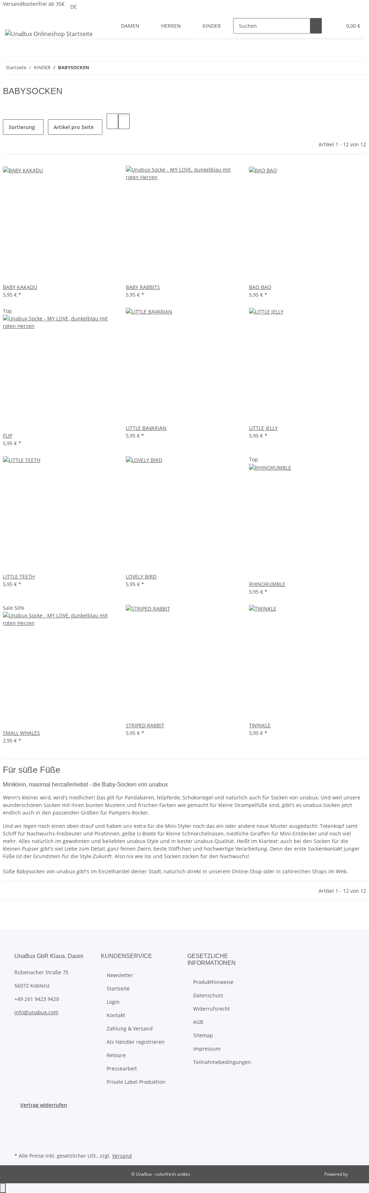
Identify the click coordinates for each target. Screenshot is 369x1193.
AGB (198, 1022)
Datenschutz (208, 995)
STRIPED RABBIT (145, 725)
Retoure (116, 1055)
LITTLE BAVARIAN (146, 428)
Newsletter (120, 975)
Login (113, 1001)
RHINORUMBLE (267, 584)
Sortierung (22, 127)
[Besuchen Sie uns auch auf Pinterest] (20, 1134)
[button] (333, 25)
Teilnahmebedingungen (222, 1062)
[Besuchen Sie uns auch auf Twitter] (20, 1125)
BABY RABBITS (143, 287)
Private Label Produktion (136, 1081)
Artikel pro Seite (74, 127)
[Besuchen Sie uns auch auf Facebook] (20, 1117)
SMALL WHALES (21, 732)
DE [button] (74, 6)
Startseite (118, 988)
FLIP (7, 435)
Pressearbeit (122, 1068)
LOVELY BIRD (141, 576)
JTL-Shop (357, 1174)
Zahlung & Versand (130, 1028)
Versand (122, 1155)
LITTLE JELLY (263, 428)
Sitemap (203, 1035)
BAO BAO (260, 287)
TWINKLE (260, 725)
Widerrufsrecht (211, 1008)
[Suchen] (316, 26)
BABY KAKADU (20, 287)
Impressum (207, 1048)
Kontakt (116, 1015)
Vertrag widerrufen (43, 1104)
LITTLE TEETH (19, 576)
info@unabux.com (36, 1012)
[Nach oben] (3, 1188)
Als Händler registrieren (136, 1041)
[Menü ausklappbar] (12, 19)
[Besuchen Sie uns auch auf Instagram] (20, 1142)
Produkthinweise (213, 982)
